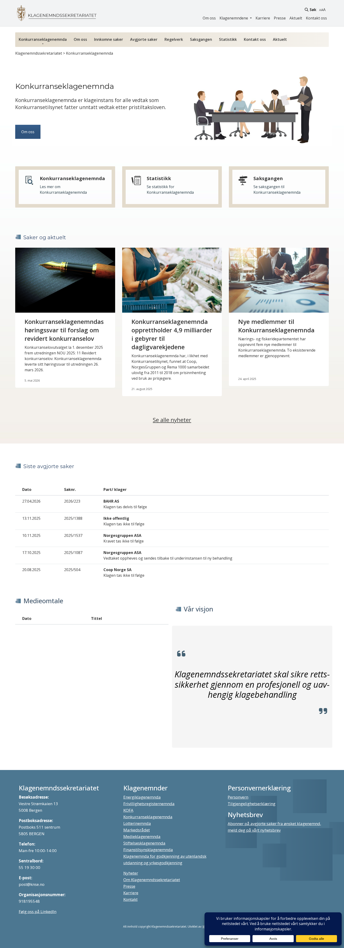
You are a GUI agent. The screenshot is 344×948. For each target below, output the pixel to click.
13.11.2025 (31, 518)
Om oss (209, 18)
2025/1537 (73, 535)
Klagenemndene (234, 18)
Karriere (263, 18)
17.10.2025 (31, 552)
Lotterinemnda (137, 823)
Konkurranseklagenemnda (43, 39)
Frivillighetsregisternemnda (149, 803)
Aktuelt (295, 18)
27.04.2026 (31, 501)
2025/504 (72, 569)
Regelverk (174, 39)
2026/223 (72, 501)
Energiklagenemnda (142, 797)
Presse (280, 18)
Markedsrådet (136, 830)
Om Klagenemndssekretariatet (151, 879)
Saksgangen (201, 39)
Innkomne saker (108, 39)
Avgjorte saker (143, 39)
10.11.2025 (31, 535)
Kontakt (130, 899)
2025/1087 (73, 552)
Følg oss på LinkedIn (37, 911)
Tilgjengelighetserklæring (251, 803)
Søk (313, 9)
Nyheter (130, 873)
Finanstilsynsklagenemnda (148, 849)
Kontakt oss (316, 18)
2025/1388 (73, 518)
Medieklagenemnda (142, 836)
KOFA (128, 810)
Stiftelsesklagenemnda (144, 843)
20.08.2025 (31, 569)
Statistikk (228, 39)
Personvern (238, 797)
